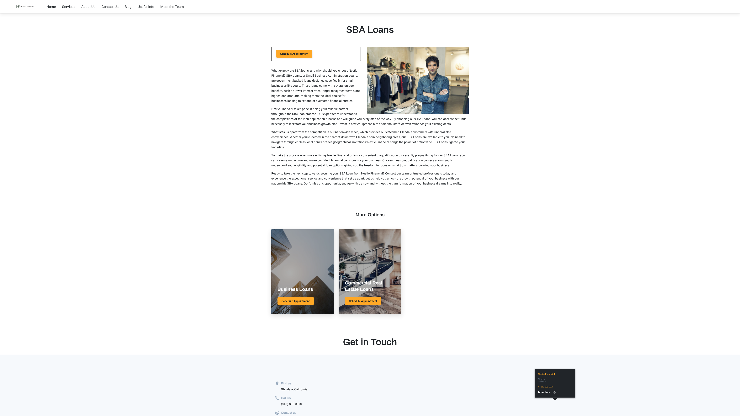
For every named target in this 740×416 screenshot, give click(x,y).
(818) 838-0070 (291, 404)
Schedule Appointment (294, 53)
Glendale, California (294, 389)
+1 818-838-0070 (545, 387)
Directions (544, 392)
